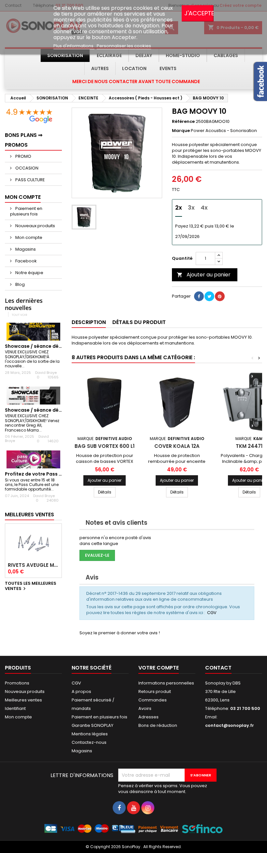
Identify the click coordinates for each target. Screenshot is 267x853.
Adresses (148, 717)
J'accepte (199, 13)
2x (178, 207)
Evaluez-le (97, 555)
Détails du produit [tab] (139, 322)
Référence (183, 122)
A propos (81, 691)
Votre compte (158, 667)
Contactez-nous (89, 742)
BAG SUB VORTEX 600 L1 (104, 446)
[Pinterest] (220, 296)
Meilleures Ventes (29, 514)
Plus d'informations (73, 46)
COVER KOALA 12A (177, 446)
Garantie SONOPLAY (92, 725)
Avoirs (144, 708)
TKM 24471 (249, 446)
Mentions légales (90, 734)
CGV (212, 613)
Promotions (17, 683)
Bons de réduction (157, 725)
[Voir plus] (27, 366)
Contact (218, 667)
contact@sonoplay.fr (229, 725)
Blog (19, 284)
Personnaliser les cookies (124, 46)
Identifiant (15, 708)
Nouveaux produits (34, 226)
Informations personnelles (166, 683)
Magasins (25, 249)
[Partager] (199, 296)
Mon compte (28, 237)
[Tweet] (209, 296)
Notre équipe (28, 273)
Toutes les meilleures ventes (30, 586)
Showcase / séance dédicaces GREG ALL (53, 410)
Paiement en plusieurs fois (26, 211)
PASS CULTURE (29, 180)
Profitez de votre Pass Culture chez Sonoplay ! (60, 474)
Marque (181, 131)
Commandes (152, 700)
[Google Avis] (29, 115)
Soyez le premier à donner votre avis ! (119, 633)
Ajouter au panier (204, 274)
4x (204, 207)
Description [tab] (89, 322)
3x (191, 207)
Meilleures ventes (23, 700)
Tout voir (19, 315)
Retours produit (154, 691)
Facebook (25, 261)
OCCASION (26, 168)
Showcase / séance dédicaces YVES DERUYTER (59, 346)
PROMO (22, 156)
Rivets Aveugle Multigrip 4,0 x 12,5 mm (33, 565)
